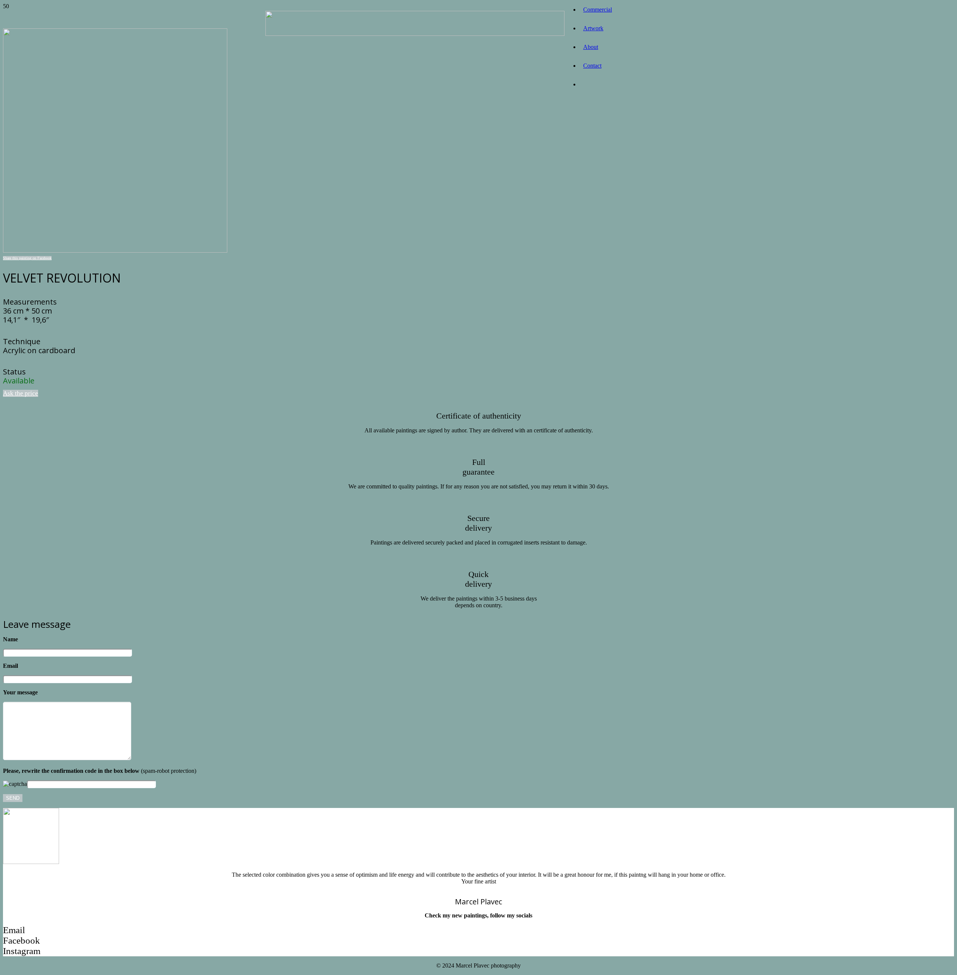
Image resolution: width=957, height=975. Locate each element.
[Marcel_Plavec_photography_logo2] (414, 34)
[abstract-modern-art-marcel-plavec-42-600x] (115, 250)
